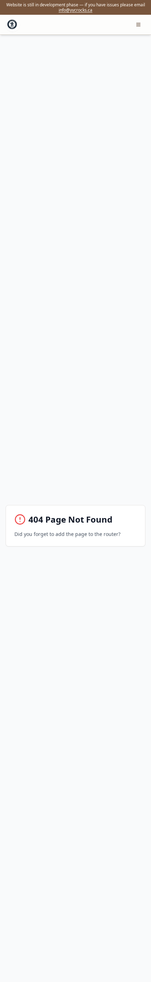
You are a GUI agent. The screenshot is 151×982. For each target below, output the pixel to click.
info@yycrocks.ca (75, 10)
